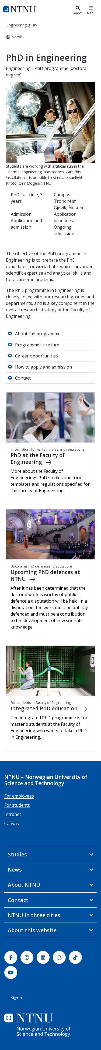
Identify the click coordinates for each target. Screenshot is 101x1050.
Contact (23, 378)
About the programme (38, 334)
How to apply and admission (43, 367)
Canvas (11, 823)
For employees (19, 796)
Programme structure (37, 345)
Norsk (16, 36)
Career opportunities (36, 356)
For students (17, 805)
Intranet (12, 814)
